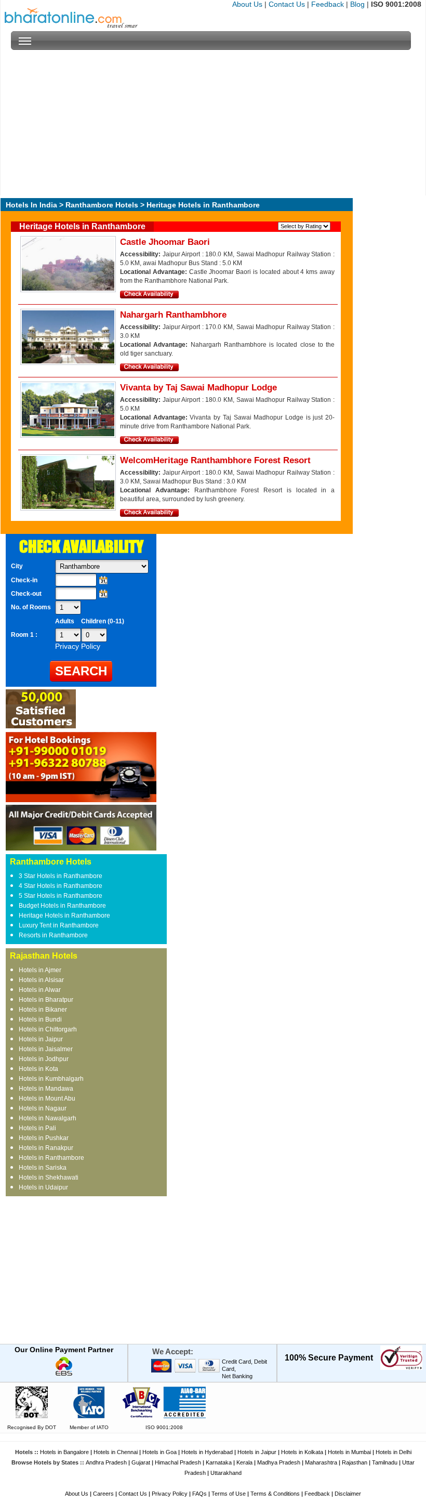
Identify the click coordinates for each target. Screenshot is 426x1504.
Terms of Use (228, 1493)
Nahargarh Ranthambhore (173, 315)
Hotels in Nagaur (42, 1108)
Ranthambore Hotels (101, 205)
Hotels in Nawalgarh (47, 1118)
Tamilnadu (384, 1462)
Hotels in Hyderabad (207, 1452)
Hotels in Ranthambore (51, 1157)
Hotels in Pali (37, 1128)
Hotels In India (31, 205)
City (17, 566)
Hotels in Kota (38, 1069)
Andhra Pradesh (106, 1462)
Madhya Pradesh (278, 1462)
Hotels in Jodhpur (44, 1059)
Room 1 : (25, 634)
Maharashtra (321, 1462)
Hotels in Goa (159, 1452)
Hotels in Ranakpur (46, 1148)
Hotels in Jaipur (41, 1039)
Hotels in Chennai (116, 1452)
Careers (103, 1493)
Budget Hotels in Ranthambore (62, 905)
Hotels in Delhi (393, 1452)
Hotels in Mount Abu (47, 1098)
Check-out (26, 593)
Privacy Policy (170, 1493)
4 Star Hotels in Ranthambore (60, 886)
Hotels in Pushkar (44, 1138)
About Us (247, 4)
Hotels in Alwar (40, 989)
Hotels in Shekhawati (48, 1177)
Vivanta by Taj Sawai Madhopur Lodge (198, 388)
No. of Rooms (31, 607)
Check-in (24, 580)
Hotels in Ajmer (40, 970)
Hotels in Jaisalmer (46, 1049)
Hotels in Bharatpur (46, 999)
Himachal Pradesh (178, 1462)
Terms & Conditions (275, 1493)
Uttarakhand (226, 1473)
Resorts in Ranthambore (53, 935)
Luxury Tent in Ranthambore (59, 925)
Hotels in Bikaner (43, 1009)
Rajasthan (354, 1462)
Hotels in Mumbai (349, 1452)
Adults (64, 621)
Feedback (327, 4)
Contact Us (287, 4)
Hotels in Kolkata (302, 1452)
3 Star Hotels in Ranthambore (60, 876)
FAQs (199, 1493)
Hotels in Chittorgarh (48, 1029)
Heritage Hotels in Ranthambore (64, 915)
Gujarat (140, 1462)
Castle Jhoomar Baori (165, 242)
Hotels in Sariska (42, 1167)
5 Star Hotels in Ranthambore (60, 895)
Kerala (244, 1462)
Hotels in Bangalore (64, 1452)
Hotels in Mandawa (46, 1088)
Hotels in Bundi (40, 1019)
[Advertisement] (211, 122)
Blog (357, 4)
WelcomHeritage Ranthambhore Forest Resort (215, 460)
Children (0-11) (102, 621)
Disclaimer (348, 1493)
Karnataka (219, 1462)
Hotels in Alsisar (41, 980)
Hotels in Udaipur (43, 1187)
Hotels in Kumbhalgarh (51, 1078)
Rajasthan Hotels (43, 955)
